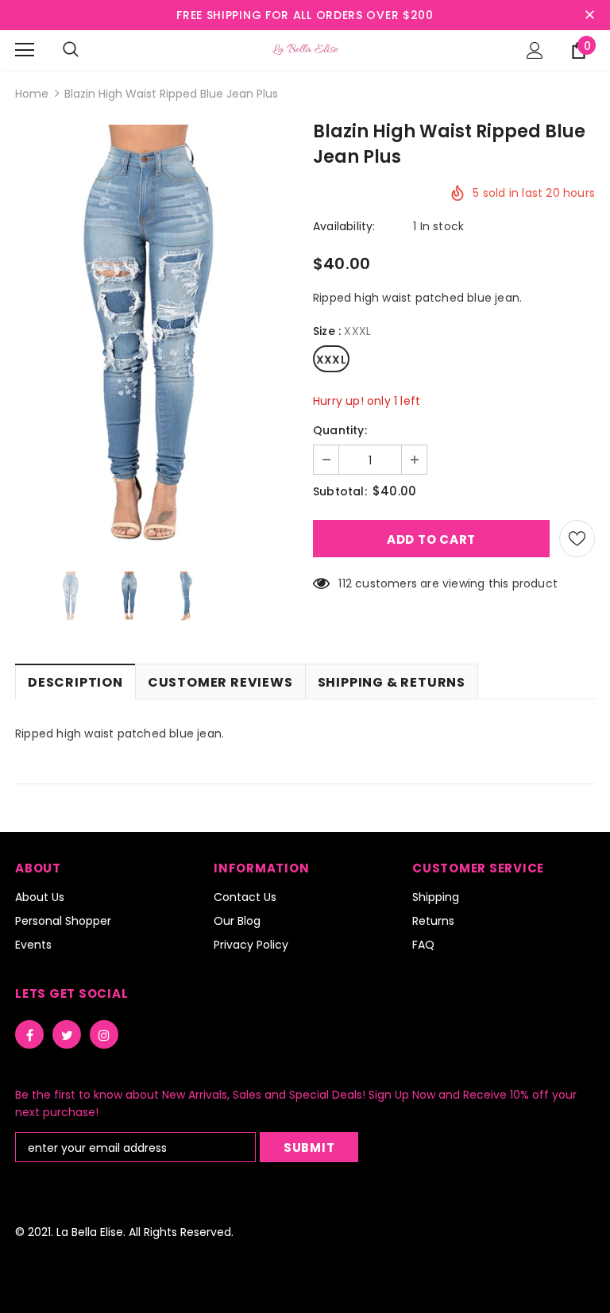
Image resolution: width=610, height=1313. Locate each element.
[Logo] (305, 49)
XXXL (331, 360)
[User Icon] (535, 50)
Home (31, 94)
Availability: (344, 226)
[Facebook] (29, 1034)
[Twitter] (66, 1034)
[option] (156, 336)
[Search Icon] (71, 50)
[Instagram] (104, 1034)
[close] (589, 15)
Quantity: (340, 430)
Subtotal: (340, 491)
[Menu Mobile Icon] (24, 50)
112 (345, 583)
